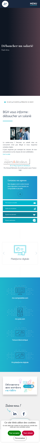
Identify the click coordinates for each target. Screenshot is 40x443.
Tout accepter (14, 433)
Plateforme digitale (20, 259)
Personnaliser (20, 438)
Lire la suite (6, 154)
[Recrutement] (20, 133)
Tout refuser (28, 433)
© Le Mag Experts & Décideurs (20, 166)
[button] (3, 253)
